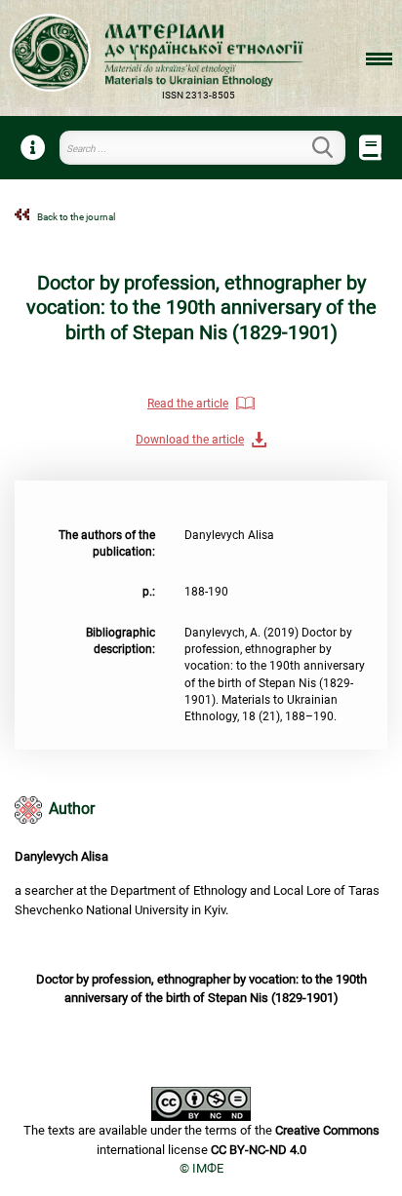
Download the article (190, 439)
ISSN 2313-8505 (198, 95)
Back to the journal (76, 217)
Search (333, 147)
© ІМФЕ (201, 1168)
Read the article (187, 403)
